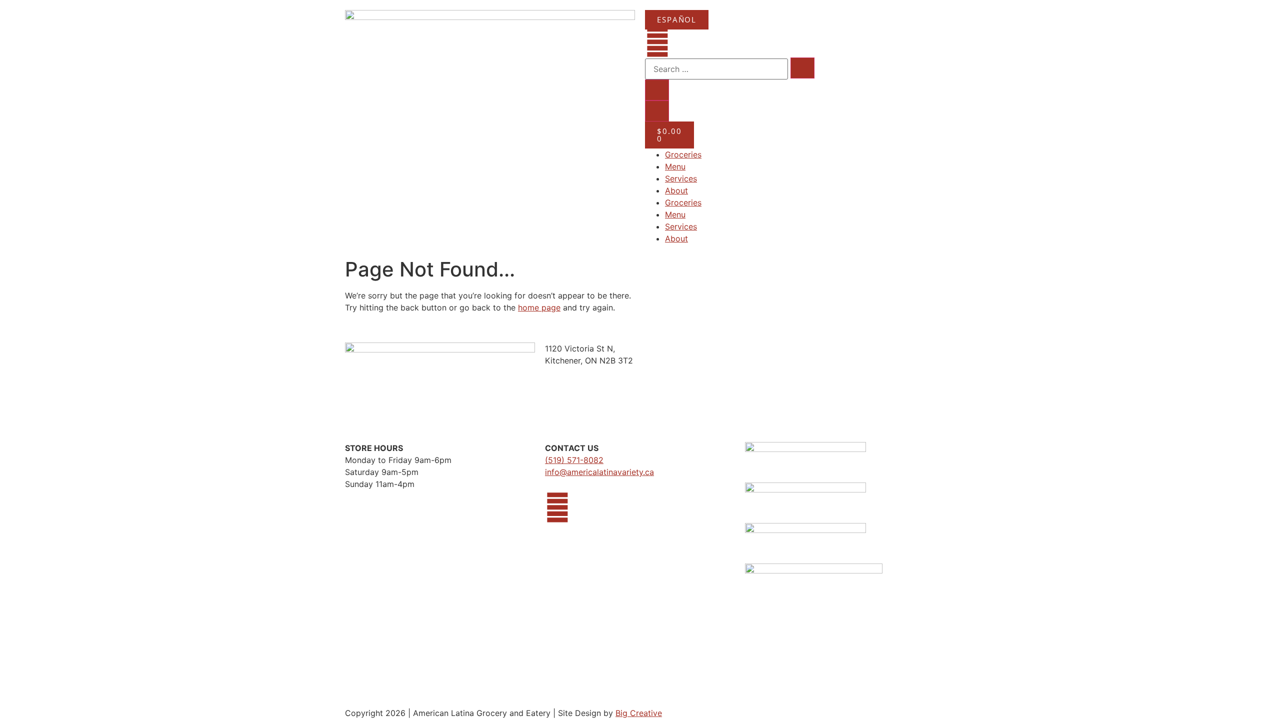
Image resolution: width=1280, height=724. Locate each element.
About (676, 191)
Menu (675, 167)
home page (539, 307)
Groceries (683, 155)
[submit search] (802, 68)
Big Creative (639, 713)
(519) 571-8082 (574, 460)
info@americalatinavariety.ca (599, 472)
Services (681, 179)
